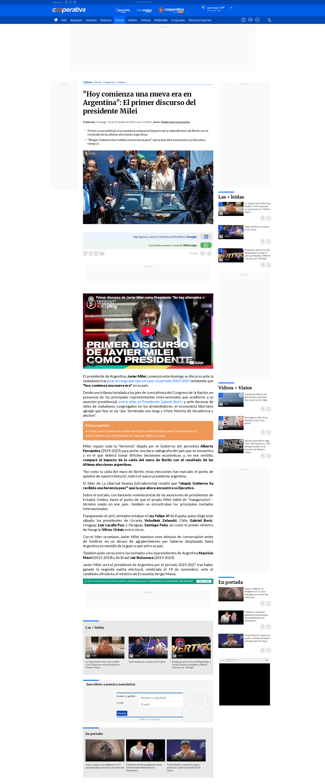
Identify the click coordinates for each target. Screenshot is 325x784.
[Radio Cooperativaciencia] (144, 10)
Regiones (106, 20)
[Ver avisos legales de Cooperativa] (243, 23)
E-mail (120, 703)
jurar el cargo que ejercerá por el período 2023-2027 (148, 381)
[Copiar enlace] (209, 253)
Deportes (91, 20)
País (64, 20)
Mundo (119, 20)
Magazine (76, 20)
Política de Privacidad (149, 719)
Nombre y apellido (126, 696)
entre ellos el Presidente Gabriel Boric (150, 401)
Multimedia (161, 20)
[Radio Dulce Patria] (122, 10)
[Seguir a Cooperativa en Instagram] (75, 2)
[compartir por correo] (202, 253)
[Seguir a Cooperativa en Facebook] (66, 2)
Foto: (88, 153)
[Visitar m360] (250, 23)
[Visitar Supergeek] (257, 23)
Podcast (145, 20)
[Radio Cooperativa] (171, 10)
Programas (178, 20)
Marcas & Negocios (200, 20)
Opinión (132, 20)
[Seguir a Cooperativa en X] (70, 2)
